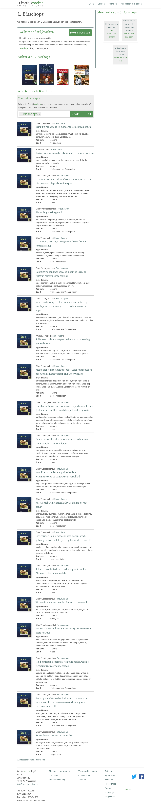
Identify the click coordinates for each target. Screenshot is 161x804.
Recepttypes (110, 783)
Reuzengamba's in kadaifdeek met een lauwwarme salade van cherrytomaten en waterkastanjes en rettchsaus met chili (62, 702)
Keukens (109, 779)
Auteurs (108, 771)
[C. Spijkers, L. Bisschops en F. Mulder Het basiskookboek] (81, 85)
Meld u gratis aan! (80, 32)
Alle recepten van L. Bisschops (31, 759)
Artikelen (113, 3)
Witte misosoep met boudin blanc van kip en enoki (62, 602)
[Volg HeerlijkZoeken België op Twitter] (134, 777)
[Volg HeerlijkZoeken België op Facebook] (141, 777)
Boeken (101, 3)
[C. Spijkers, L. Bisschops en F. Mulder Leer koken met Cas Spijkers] (64, 85)
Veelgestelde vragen (87, 771)
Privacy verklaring (57, 779)
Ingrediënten (110, 775)
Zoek (91, 3)
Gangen (108, 788)
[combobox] (44, 113)
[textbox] (43, 114)
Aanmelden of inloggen (131, 3)
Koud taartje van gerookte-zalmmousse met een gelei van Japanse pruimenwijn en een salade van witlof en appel (63, 306)
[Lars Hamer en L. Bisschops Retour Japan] (29, 85)
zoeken (32, 3)
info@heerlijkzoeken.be (27, 784)
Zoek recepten (78, 114)
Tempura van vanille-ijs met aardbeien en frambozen (63, 127)
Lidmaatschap (84, 775)
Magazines (110, 796)
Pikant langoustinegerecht (49, 212)
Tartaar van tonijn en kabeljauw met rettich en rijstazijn (65, 153)
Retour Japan (60, 123)
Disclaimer (53, 775)
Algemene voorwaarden (59, 771)
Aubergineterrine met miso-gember (54, 735)
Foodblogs (109, 792)
